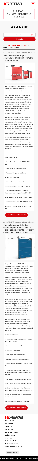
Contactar (19, 39)
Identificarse (9, 420)
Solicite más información (16, 215)
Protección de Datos (12, 441)
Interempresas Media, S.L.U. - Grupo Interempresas (22, 458)
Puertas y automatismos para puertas (19, 14)
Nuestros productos (11, 432)
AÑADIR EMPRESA (12, 452)
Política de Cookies (11, 444)
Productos (19, 34)
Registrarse (9, 423)
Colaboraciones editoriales (14, 447)
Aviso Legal (8, 438)
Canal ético (9, 429)
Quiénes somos (10, 435)
